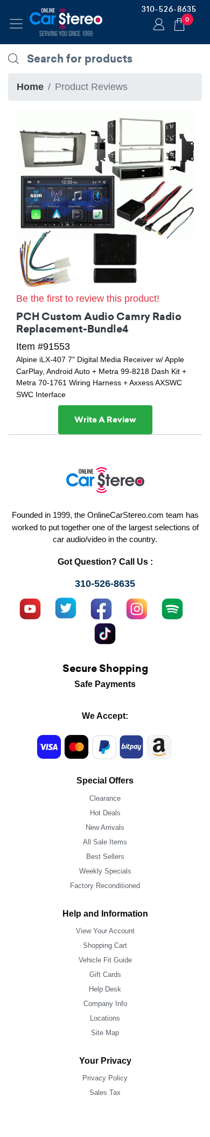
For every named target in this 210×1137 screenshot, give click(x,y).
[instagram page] (136, 607)
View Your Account (105, 931)
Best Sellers (105, 856)
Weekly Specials (105, 871)
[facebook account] (101, 607)
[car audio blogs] (172, 607)
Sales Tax (105, 1093)
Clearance (105, 798)
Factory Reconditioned (105, 886)
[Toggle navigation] (16, 24)
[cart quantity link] (179, 22)
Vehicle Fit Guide (105, 960)
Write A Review (105, 420)
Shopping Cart (105, 945)
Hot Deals (105, 813)
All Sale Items (105, 842)
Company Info (105, 1004)
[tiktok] (105, 632)
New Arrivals (105, 827)
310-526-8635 (169, 9)
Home (30, 86)
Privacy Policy (105, 1078)
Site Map (105, 1033)
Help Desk (105, 989)
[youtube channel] (30, 607)
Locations (105, 1018)
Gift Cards (105, 974)
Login (157, 25)
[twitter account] (65, 607)
